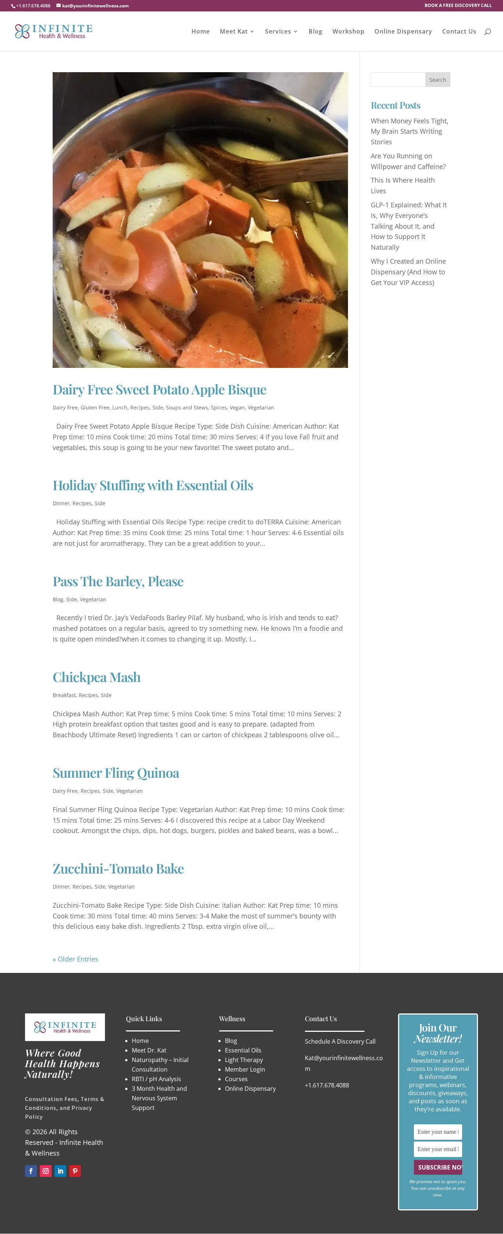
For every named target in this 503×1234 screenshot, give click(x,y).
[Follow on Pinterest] (75, 1171)
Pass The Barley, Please (118, 581)
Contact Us (459, 32)
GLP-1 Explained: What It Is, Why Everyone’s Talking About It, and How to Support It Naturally (409, 226)
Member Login (245, 1069)
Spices (219, 407)
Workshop (349, 32)
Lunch (119, 407)
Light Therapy (244, 1060)
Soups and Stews (187, 407)
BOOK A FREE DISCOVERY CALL (458, 5)
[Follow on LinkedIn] (60, 1171)
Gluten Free (95, 407)
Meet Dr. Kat (149, 1050)
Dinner (61, 503)
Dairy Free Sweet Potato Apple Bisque (159, 389)
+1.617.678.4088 (327, 1085)
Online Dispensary (403, 32)
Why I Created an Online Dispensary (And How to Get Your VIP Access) (408, 272)
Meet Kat (234, 32)
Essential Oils (243, 1050)
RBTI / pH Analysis (156, 1079)
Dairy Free (65, 407)
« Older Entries (75, 958)
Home (200, 32)
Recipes (140, 407)
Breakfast (64, 695)
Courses (236, 1079)
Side (157, 407)
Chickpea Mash (97, 676)
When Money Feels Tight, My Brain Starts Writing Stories (410, 131)
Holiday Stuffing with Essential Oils (153, 484)
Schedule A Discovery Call (340, 1041)
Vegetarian (261, 407)
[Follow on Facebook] (31, 1171)
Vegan (237, 407)
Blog (316, 32)
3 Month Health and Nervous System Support (159, 1098)
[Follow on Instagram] (46, 1171)
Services (278, 32)
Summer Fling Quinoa (116, 772)
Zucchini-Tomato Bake (118, 868)
